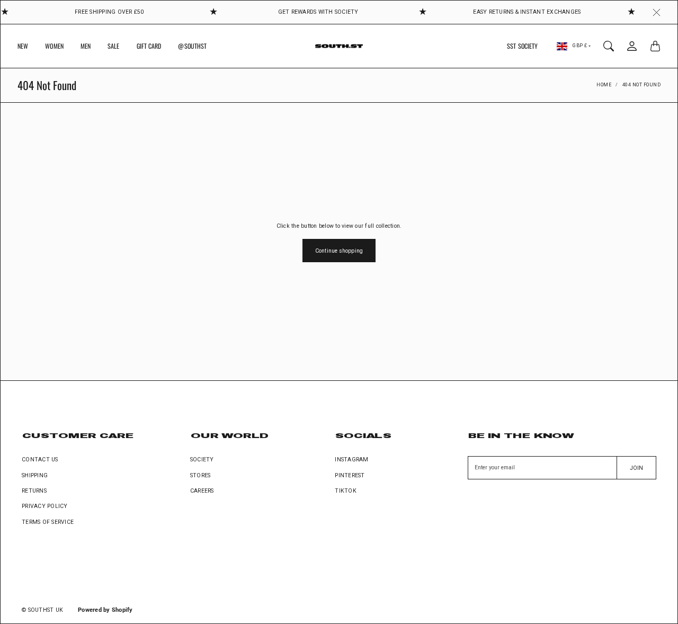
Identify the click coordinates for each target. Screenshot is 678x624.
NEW (22, 45)
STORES (200, 475)
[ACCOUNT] (632, 46)
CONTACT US (40, 459)
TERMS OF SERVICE (48, 522)
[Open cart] (655, 46)
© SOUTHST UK (42, 610)
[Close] (656, 12)
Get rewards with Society (318, 11)
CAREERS (202, 490)
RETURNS (34, 490)
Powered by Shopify (105, 610)
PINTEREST (349, 475)
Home (603, 84)
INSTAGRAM (351, 459)
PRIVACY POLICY (45, 506)
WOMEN (54, 45)
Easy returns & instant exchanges (527, 11)
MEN (86, 45)
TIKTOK (345, 490)
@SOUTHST (192, 45)
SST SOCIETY (522, 45)
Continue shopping (339, 250)
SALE (113, 45)
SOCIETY (202, 459)
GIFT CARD (149, 45)
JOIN (636, 468)
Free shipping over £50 (109, 11)
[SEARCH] (608, 46)
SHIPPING (35, 475)
